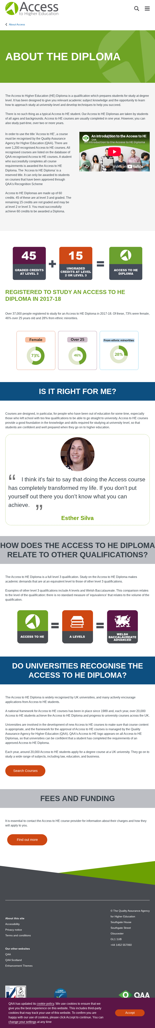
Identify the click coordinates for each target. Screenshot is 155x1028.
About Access (17, 24)
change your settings (22, 1021)
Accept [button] (130, 1012)
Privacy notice (13, 929)
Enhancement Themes (19, 965)
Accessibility (12, 924)
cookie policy (45, 1003)
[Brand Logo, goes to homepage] (32, 9)
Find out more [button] (27, 840)
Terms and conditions (18, 935)
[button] (136, 10)
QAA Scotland (13, 960)
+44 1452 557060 (121, 944)
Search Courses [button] (25, 771)
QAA (8, 954)
